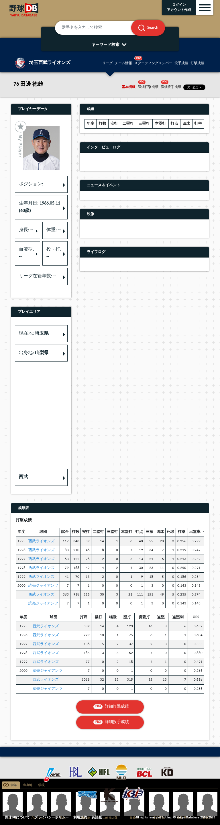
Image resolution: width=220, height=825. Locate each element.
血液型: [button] (26, 253)
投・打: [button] (53, 253)
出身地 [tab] (27, 785)
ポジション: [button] (31, 184)
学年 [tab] (14, 785)
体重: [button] (53, 230)
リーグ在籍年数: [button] (37, 276)
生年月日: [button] (39, 207)
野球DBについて (17, 817)
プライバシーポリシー (51, 817)
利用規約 (80, 817)
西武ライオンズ (41, 541)
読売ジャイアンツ (43, 586)
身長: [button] (26, 230)
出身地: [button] (34, 353)
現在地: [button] (34, 333)
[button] (41, 477)
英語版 (97, 817)
